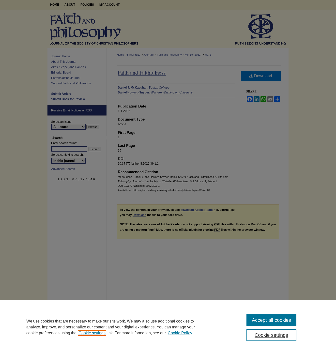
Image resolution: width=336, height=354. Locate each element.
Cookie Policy (180, 333)
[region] (168, 327)
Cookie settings (92, 333)
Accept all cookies (271, 320)
